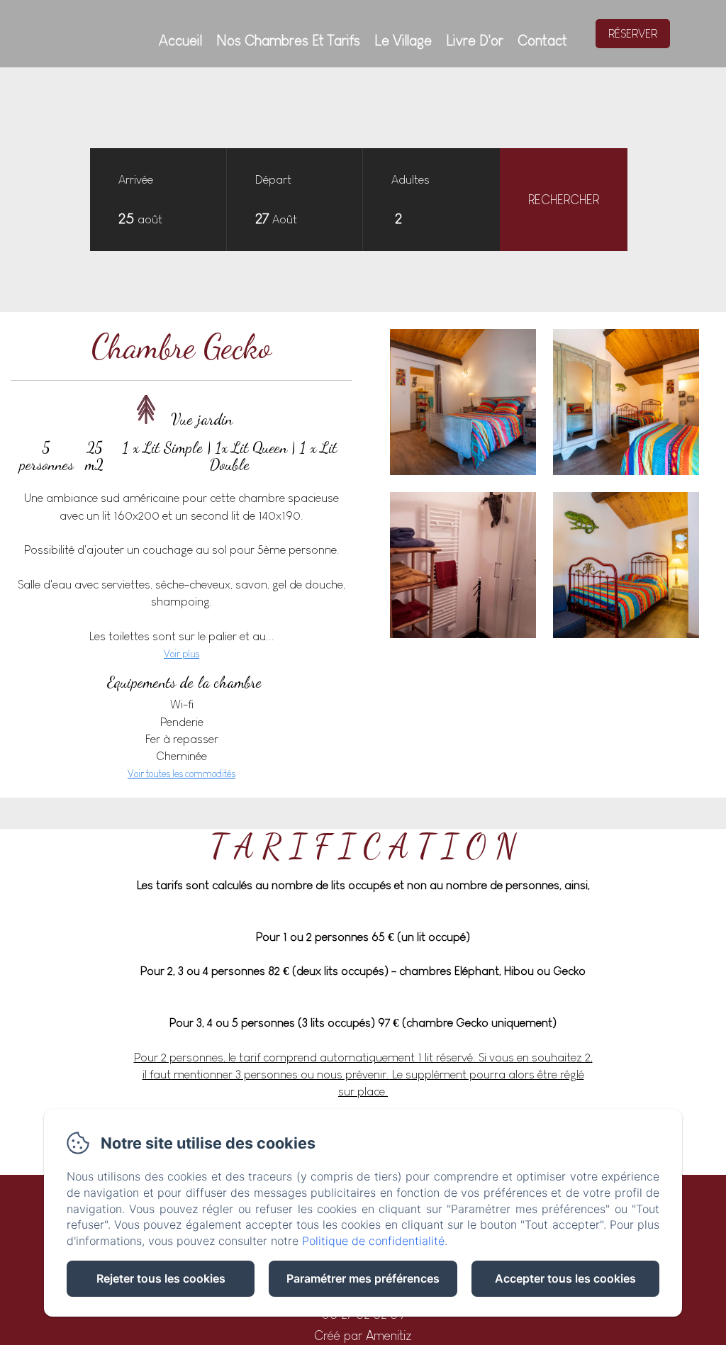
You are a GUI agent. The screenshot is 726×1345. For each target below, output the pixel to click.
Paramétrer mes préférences (363, 1278)
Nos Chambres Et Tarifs (288, 40)
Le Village (403, 40)
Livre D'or (474, 40)
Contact (542, 40)
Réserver (632, 33)
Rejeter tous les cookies (160, 1278)
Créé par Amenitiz (363, 1335)
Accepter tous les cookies (565, 1278)
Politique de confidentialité (373, 1241)
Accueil (180, 40)
